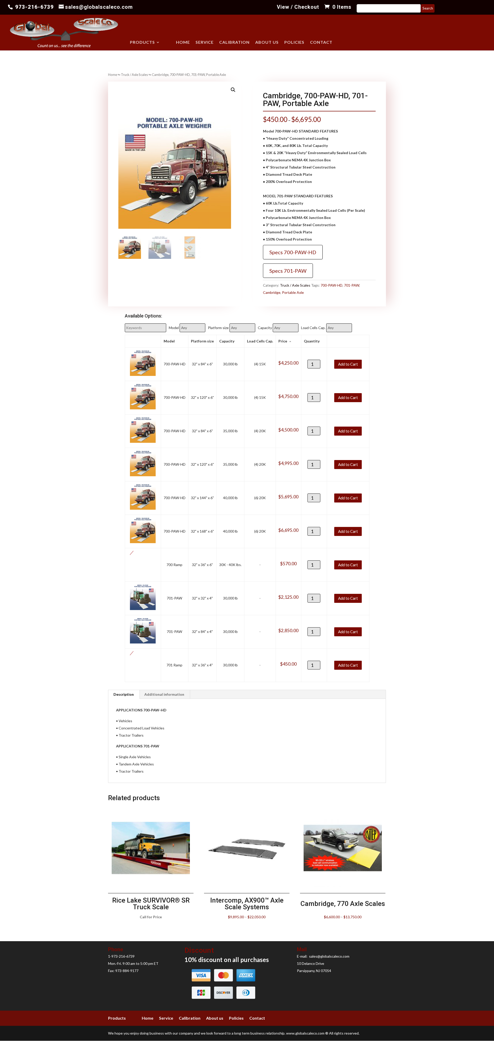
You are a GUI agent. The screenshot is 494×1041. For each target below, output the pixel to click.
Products (142, 42)
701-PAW (351, 285)
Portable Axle (293, 292)
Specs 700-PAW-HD (292, 252)
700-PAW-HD (331, 285)
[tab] (124, 694)
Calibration (234, 42)
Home (183, 42)
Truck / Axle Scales (134, 75)
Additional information (164, 694)
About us (267, 42)
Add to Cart (348, 363)
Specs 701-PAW (287, 271)
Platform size (218, 327)
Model (174, 327)
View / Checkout (298, 7)
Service (205, 42)
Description (123, 694)
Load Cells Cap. (313, 327)
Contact (321, 42)
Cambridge (271, 292)
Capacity (265, 327)
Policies (294, 42)
